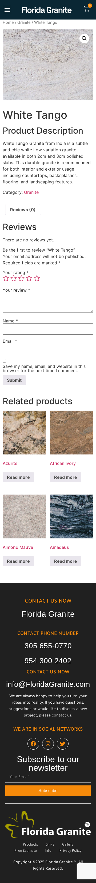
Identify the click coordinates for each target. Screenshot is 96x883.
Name (10, 321)
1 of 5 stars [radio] (6, 278)
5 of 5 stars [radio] (37, 278)
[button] (7, 9)
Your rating (16, 272)
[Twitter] (63, 744)
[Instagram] (48, 744)
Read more (18, 477)
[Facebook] (33, 744)
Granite (24, 22)
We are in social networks (48, 729)
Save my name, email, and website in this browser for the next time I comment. (44, 368)
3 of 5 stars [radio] (21, 278)
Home (8, 22)
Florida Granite (48, 614)
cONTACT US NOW (48, 602)
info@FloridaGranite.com (48, 684)
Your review (16, 290)
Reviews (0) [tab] (23, 209)
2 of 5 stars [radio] (13, 278)
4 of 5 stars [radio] (29, 278)
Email (10, 341)
